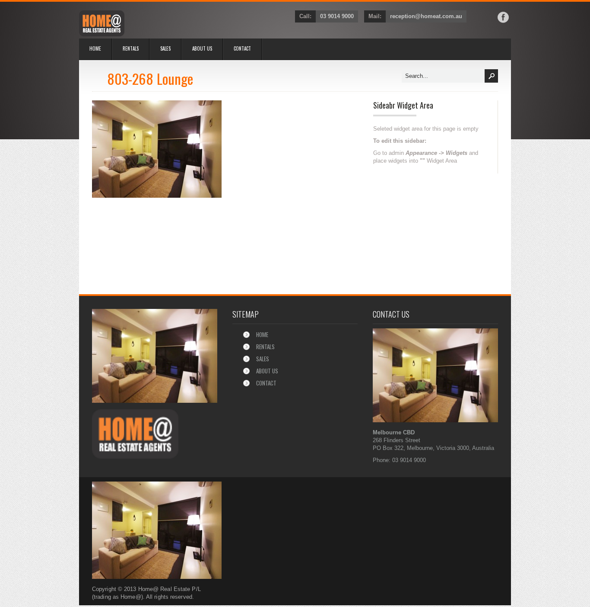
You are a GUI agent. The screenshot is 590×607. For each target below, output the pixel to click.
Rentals (131, 48)
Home (95, 48)
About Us (202, 48)
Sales (165, 48)
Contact (242, 48)
